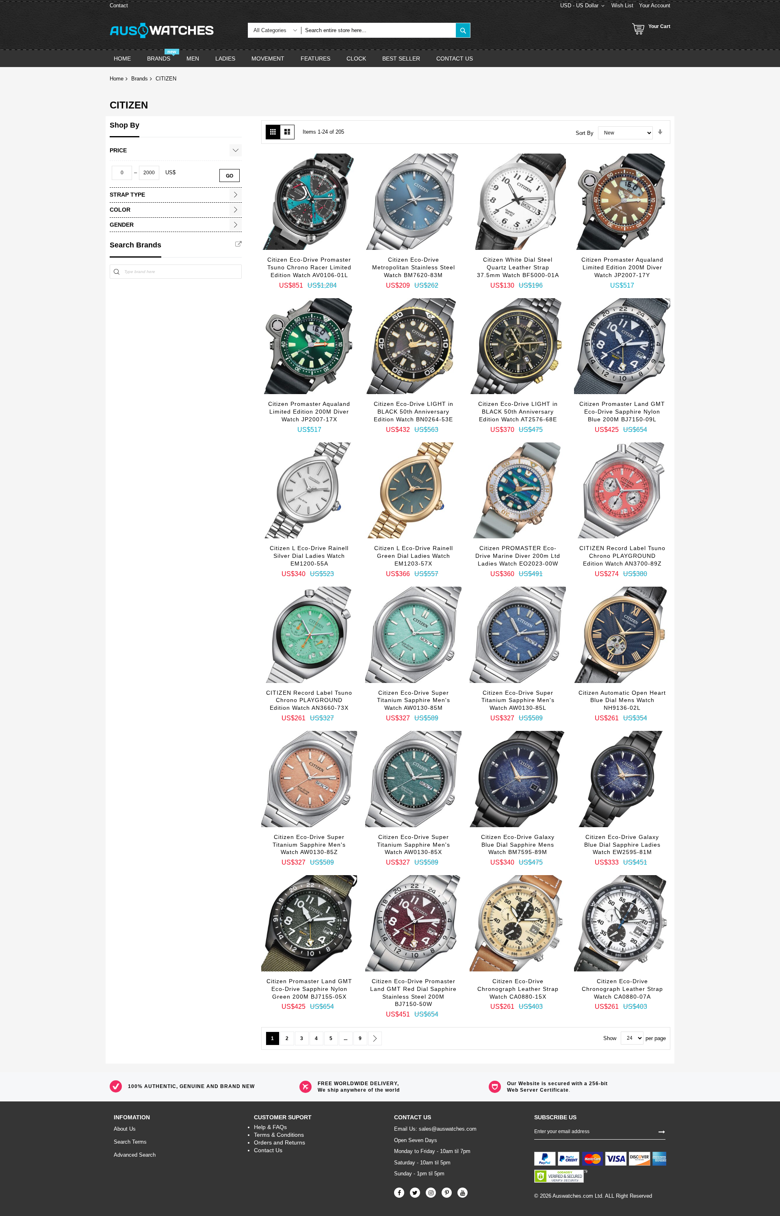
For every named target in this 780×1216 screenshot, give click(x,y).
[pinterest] (447, 1193)
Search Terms (130, 1142)
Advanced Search (135, 1155)
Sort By (585, 133)
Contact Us (268, 1150)
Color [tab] (120, 209)
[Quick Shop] (299, 260)
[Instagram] (431, 1193)
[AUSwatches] (162, 30)
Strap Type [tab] (127, 194)
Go (229, 175)
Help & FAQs (270, 1127)
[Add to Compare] (340, 264)
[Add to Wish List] (319, 262)
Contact (119, 5)
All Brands (238, 244)
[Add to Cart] (279, 246)
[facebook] (399, 1193)
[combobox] (378, 30)
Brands (139, 79)
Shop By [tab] (124, 125)
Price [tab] (118, 150)
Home (117, 79)
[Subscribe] (662, 1131)
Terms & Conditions (279, 1134)
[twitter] (415, 1193)
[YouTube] (462, 1193)
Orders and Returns (279, 1142)
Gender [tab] (122, 224)
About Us (125, 1129)
